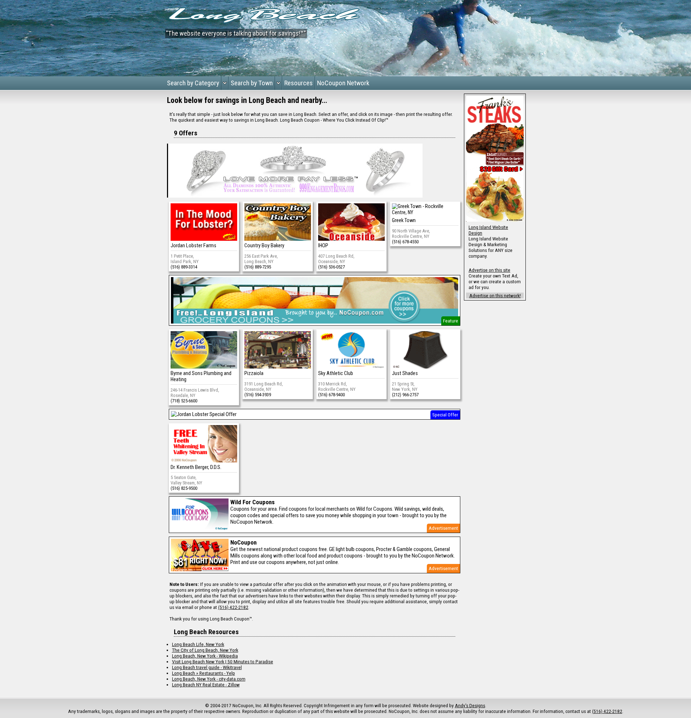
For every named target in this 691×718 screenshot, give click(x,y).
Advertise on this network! (495, 295)
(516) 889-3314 (184, 267)
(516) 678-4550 (405, 241)
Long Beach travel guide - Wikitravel (207, 667)
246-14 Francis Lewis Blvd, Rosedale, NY (195, 392)
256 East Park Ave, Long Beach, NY (261, 258)
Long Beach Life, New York (198, 644)
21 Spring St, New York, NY (404, 386)
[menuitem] (197, 83)
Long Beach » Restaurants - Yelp (203, 673)
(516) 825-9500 (184, 488)
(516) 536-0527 (331, 267)
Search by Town (252, 83)
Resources (298, 83)
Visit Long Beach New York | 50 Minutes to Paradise (222, 661)
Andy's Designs (470, 705)
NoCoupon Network (343, 83)
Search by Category (193, 83)
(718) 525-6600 (184, 400)
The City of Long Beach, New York (205, 650)
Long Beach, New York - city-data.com (208, 679)
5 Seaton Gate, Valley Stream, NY (186, 480)
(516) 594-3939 (257, 394)
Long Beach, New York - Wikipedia (205, 656)
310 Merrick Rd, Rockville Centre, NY (337, 386)
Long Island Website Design (488, 230)
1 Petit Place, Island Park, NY (185, 258)
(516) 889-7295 (257, 267)
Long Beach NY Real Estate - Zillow (206, 684)
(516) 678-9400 (331, 394)
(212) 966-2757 (405, 394)
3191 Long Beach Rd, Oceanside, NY (263, 386)
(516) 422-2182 (233, 607)
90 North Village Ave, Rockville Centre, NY (411, 233)
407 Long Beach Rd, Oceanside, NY (336, 258)
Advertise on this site (489, 270)
